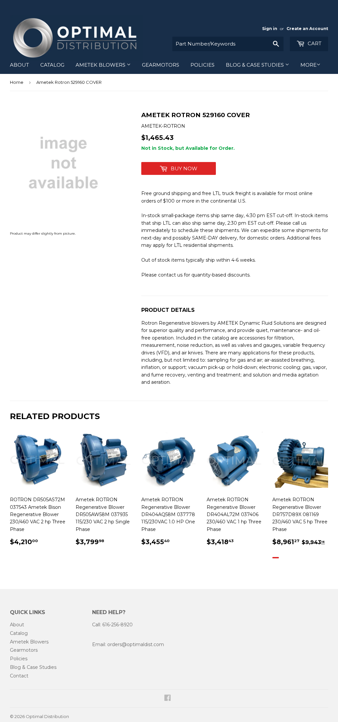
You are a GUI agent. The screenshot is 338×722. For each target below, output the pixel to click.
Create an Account (307, 28)
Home (16, 82)
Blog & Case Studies (255, 65)
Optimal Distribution (47, 716)
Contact (19, 676)
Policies (202, 65)
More (308, 65)
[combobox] (228, 44)
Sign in (269, 28)
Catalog (52, 65)
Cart (313, 43)
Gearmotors (160, 65)
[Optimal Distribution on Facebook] (167, 699)
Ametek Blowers (101, 65)
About (19, 65)
